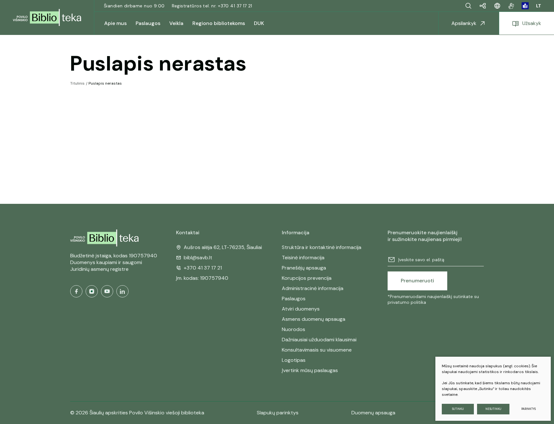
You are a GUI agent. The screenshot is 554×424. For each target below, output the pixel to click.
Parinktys (528, 409)
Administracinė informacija (312, 288)
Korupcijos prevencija (307, 278)
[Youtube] (107, 291)
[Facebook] (76, 291)
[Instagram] (92, 291)
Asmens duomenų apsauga (313, 319)
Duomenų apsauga (373, 412)
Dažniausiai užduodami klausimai (319, 339)
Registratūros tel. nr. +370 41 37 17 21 (212, 6)
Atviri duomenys (301, 308)
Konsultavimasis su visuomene (317, 349)
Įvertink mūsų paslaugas (310, 370)
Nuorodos (293, 329)
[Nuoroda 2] (525, 6)
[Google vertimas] (497, 6)
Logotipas (294, 360)
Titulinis (77, 83)
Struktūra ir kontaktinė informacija (321, 247)
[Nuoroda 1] (511, 6)
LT (538, 6)
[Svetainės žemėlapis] (482, 6)
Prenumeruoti (417, 280)
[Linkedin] (122, 291)
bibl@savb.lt (198, 257)
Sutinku (458, 409)
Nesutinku (493, 409)
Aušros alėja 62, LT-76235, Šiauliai (223, 247)
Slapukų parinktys (277, 413)
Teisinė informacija (303, 257)
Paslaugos (294, 298)
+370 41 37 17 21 (203, 267)
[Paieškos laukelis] (468, 6)
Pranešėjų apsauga (304, 267)
